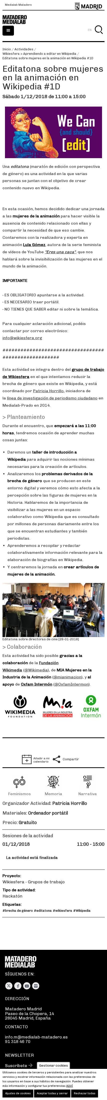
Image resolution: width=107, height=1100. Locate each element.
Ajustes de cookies (18, 1093)
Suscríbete (16, 1065)
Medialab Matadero (18, 4)
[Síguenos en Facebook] (18, 986)
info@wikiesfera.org (22, 337)
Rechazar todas (84, 1093)
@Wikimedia (36, 670)
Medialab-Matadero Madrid (17, 19)
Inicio (6, 49)
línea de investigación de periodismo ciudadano (52, 398)
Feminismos (19, 793)
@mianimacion (67, 677)
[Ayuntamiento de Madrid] (88, 5)
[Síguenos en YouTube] (27, 986)
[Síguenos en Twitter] (9, 986)
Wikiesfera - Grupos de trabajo (33, 881)
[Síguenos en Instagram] (36, 986)
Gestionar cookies (53, 1065)
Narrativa (87, 793)
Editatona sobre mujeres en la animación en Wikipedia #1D (47, 58)
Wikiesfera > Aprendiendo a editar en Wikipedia (39, 54)
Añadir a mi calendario (41, 760)
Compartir (71, 759)
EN (90, 30)
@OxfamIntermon (71, 684)
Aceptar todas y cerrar (52, 1093)
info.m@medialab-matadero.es (36, 1037)
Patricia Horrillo (48, 390)
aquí (69, 1086)
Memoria (53, 793)
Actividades (23, 49)
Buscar (98, 35)
